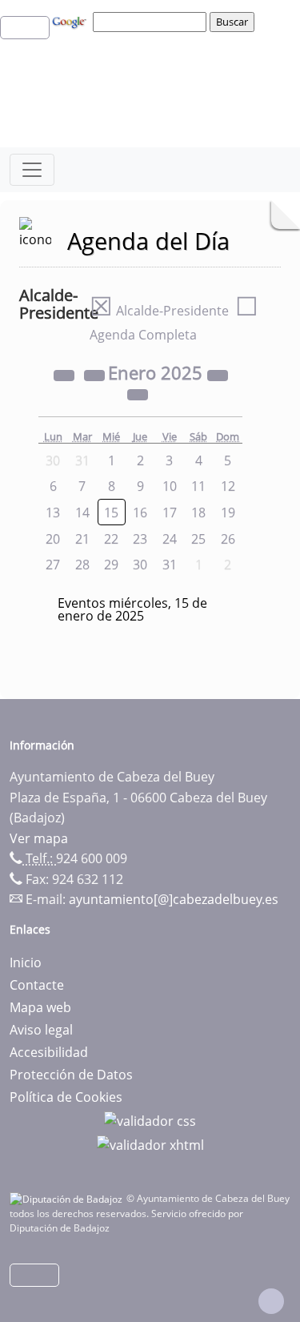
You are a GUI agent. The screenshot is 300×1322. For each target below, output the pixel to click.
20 (53, 539)
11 (198, 486)
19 (228, 512)
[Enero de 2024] (66, 375)
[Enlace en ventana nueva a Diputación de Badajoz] (68, 1198)
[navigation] (152, 21)
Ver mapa (39, 838)
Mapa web (40, 1007)
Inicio (26, 962)
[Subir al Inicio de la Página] (271, 1301)
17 (169, 512)
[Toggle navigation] (32, 170)
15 (111, 512)
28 (82, 564)
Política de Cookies (66, 1097)
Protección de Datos (71, 1074)
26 (228, 539)
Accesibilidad (49, 1052)
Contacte (37, 985)
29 (111, 564)
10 (169, 486)
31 (169, 564)
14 (82, 512)
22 (111, 539)
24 (169, 539)
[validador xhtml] (150, 1143)
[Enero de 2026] (217, 375)
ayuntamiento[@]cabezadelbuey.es (173, 899)
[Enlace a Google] (71, 21)
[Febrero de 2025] (137, 394)
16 (140, 512)
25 (198, 539)
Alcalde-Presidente (159, 310)
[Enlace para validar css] (150, 1119)
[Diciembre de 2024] (96, 375)
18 (198, 512)
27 (53, 564)
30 (140, 564)
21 (82, 539)
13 (53, 512)
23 (140, 539)
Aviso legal (41, 1030)
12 (228, 486)
